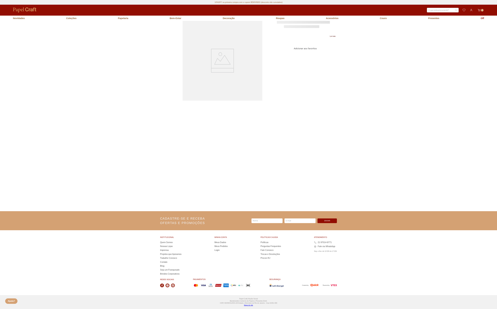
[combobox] (443, 10)
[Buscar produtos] (456, 10)
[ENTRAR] (471, 10)
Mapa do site (248, 305)
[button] (332, 36)
